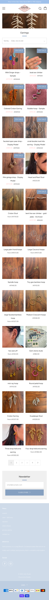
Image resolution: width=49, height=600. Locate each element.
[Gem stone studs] (36, 337)
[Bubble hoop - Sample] (36, 94)
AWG (23, 585)
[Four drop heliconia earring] (36, 435)
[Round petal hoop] (36, 369)
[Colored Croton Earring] (13, 94)
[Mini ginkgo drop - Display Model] (13, 163)
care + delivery (7, 517)
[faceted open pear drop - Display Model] (13, 127)
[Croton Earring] (13, 402)
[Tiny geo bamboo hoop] (36, 268)
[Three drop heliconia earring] (13, 435)
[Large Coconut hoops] (36, 235)
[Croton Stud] (13, 199)
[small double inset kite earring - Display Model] (36, 127)
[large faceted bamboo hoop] (13, 301)
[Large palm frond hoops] (13, 235)
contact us (5, 534)
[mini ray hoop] (13, 369)
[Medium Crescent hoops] (36, 301)
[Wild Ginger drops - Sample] (13, 58)
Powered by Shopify (24, 577)
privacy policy (7, 530)
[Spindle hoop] (13, 268)
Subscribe (23, 492)
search (4, 513)
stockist (5, 522)
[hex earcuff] (13, 337)
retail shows (6, 526)
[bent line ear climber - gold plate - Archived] (36, 199)
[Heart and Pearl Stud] (36, 163)
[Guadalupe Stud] (36, 402)
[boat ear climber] (36, 58)
